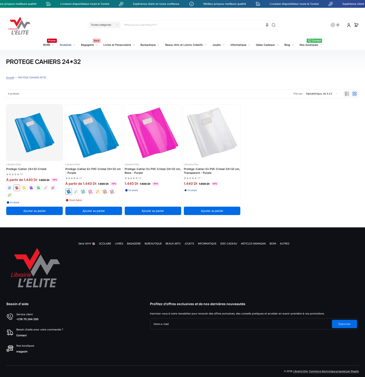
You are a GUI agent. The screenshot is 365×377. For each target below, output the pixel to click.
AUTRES (284, 243)
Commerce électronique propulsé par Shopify (334, 371)
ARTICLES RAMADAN (253, 243)
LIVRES (119, 243)
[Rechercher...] (274, 25)
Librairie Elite (300, 371)
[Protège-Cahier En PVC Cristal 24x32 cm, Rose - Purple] (153, 132)
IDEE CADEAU (228, 243)
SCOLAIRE (105, 243)
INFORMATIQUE (207, 243)
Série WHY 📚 (86, 243)
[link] (119, 45)
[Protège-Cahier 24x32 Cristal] (34, 132)
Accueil (10, 77)
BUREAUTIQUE (153, 243)
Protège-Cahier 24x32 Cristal (26, 169)
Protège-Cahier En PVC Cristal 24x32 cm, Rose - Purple (153, 170)
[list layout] (347, 93)
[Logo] (19, 25)
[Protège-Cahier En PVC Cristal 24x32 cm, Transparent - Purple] (212, 132)
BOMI (273, 243)
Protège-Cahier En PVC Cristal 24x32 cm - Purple (93, 170)
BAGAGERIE (134, 243)
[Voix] (267, 25)
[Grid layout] (354, 93)
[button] (105, 25)
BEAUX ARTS (173, 243)
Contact (21, 335)
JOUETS (189, 243)
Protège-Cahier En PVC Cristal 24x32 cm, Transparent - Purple (212, 170)
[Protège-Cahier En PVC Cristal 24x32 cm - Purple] (93, 132)
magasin (22, 351)
